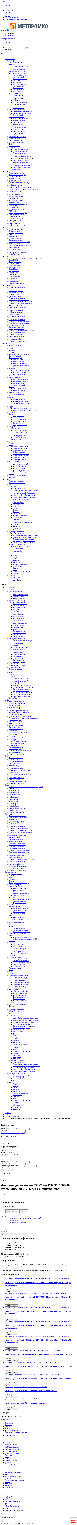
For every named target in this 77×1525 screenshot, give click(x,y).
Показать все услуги (12, 1226)
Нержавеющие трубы (16, 218)
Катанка (11, 64)
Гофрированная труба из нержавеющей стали (24, 189)
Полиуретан (17, 528)
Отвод (11, 414)
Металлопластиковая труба (18, 204)
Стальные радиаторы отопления (24, 494)
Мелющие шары (14, 146)
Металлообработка (11, 17)
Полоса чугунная (19, 133)
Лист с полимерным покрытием (20, 245)
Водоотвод (8, 1496)
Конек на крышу (18, 501)
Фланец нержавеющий (20, 466)
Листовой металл (11, 1451)
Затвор (11, 376)
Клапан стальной (19, 383)
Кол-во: (3, 1232)
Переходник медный (20, 430)
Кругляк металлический (17, 73)
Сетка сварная (14, 278)
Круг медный (17, 82)
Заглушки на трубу (15, 358)
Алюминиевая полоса (20, 118)
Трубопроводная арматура (14, 1510)
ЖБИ (6, 1474)
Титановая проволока (16, 336)
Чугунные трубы (14, 224)
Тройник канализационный (18, 446)
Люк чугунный (18, 115)
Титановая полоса (19, 131)
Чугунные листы (14, 251)
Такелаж (8, 1508)
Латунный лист (14, 234)
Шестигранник (14, 155)
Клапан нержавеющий (20, 379)
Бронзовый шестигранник (22, 157)
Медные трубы (14, 202)
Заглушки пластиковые (21, 365)
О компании (9, 10)
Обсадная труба (14, 207)
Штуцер (11, 474)
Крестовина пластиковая (21, 403)
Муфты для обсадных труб (22, 408)
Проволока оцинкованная (17, 341)
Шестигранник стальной (21, 166)
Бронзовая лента (18, 97)
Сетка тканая (13, 282)
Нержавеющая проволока (17, 316)
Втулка (11, 352)
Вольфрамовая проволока (17, 292)
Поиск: (3, 47)
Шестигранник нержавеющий (23, 164)
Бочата (11, 349)
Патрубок (12, 427)
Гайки (15, 506)
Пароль (4, 1131)
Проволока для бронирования (19, 300)
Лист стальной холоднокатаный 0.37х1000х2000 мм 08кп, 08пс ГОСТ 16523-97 (39, 1354)
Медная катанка (18, 68)
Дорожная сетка (14, 265)
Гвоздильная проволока (17, 298)
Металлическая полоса (16, 117)
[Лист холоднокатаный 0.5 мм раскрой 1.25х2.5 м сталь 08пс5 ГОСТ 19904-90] (32, 1362)
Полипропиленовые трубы (18, 213)
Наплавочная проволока (17, 314)
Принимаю (14, 1168)
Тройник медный (19, 452)
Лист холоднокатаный (16, 249)
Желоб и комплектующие (21, 499)
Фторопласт (17, 530)
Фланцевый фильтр (19, 472)
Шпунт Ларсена (14, 169)
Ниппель (12, 412)
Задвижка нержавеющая (21, 370)
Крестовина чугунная (20, 401)
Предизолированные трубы (18, 182)
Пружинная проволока (16, 325)
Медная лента (17, 100)
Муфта (11, 407)
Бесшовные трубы (15, 176)
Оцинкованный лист (16, 240)
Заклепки (16, 512)
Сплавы (7, 1482)
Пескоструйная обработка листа (26, 1218)
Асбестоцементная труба (17, 175)
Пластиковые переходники (22, 434)
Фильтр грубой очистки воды (19, 354)
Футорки (12, 477)
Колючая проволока (15, 309)
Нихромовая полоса (19, 128)
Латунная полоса (18, 122)
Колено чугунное (19, 390)
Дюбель (15, 510)
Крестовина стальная (20, 399)
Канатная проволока (16, 305)
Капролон (16, 526)
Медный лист (13, 236)
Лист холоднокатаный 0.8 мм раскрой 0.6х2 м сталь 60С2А (31, 1391)
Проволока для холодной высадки (20, 303)
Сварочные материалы (12, 1501)
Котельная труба (14, 195)
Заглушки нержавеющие (21, 363)
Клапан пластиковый (20, 381)
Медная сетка (13, 272)
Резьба (11, 441)
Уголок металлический (17, 142)
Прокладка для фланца (20, 463)
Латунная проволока (16, 311)
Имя (3, 1150)
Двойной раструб (15, 356)
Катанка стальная (19, 70)
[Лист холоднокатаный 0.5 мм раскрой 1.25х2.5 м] (22, 1399)
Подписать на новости (10, 1154)
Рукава (11, 443)
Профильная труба (15, 216)
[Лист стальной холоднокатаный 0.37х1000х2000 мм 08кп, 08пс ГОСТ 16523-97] (33, 1350)
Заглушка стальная (19, 367)
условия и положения (18, 1168)
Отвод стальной (18, 421)
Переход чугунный (19, 437)
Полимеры (12, 486)
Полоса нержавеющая (20, 126)
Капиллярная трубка (16, 193)
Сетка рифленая (14, 276)
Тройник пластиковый (20, 455)
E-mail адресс (6, 1128)
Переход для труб (15, 428)
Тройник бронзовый (20, 448)
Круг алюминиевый (20, 75)
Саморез (16, 519)
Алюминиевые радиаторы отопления (25, 490)
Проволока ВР (14, 294)
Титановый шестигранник (22, 167)
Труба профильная (11, 1460)
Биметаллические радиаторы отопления (26, 492)
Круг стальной (18, 88)
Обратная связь (10, 1435)
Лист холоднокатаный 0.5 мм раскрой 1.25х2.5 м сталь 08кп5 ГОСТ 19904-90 (38, 1379)
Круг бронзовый (18, 77)
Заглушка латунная (19, 359)
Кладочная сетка (14, 267)
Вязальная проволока (16, 296)
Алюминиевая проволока (17, 287)
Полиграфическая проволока (19, 323)
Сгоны (11, 445)
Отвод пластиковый (20, 425)
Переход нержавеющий (21, 432)
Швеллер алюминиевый (21, 149)
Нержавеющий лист (16, 238)
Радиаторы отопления (16, 481)
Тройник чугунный (19, 459)
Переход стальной (19, 436)
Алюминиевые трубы (16, 173)
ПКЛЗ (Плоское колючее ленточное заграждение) (26, 258)
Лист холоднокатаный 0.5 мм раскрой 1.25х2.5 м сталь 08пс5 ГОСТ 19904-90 (38, 1366)
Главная (3, 2)
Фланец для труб (14, 461)
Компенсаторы (14, 392)
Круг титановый (18, 89)
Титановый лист (14, 247)
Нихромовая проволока (17, 320)
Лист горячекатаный (16, 233)
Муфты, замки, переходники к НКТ (25, 410)
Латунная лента (18, 99)
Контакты (8, 5)
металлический (12, 1211)
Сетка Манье (13, 269)
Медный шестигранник (21, 162)
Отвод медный (18, 417)
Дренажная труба (15, 191)
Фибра (11, 144)
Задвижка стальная (19, 372)
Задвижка (12, 369)
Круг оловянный (18, 86)
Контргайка (17, 513)
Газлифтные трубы (15, 186)
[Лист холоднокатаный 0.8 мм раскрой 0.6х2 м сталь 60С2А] (26, 1387)
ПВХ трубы (13, 211)
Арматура (12, 61)
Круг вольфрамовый (20, 79)
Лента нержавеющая (20, 102)
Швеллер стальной (19, 153)
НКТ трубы (13, 205)
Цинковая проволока (16, 340)
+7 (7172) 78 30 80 (7, 35)
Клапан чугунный (19, 385)
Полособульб (13, 135)
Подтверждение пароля (9, 1166)
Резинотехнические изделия (14, 1480)
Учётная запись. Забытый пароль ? (12, 1133)
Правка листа (18, 1220)
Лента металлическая (12, 1449)
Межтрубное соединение (17, 405)
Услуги (7, 16)
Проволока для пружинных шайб (20, 301)
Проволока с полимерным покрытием (22, 330)
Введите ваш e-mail (7, 1517)
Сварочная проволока (16, 327)
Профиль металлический (17, 137)
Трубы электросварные (17, 225)
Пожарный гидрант (15, 439)
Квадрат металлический (17, 71)
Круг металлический (12, 1448)
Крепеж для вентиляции (21, 515)
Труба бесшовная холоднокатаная (20, 222)
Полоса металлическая (12, 1453)
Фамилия (4, 1152)
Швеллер (12, 147)
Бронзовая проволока (16, 291)
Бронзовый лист (14, 231)
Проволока (8, 1455)
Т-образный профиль (16, 140)
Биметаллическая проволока (18, 289)
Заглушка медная (18, 361)
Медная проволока (15, 312)
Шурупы (16, 524)
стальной (24, 1211)
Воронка (12, 350)
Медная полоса (18, 124)
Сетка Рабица (13, 274)
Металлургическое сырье (13, 1476)
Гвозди (15, 508)
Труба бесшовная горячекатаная (20, 187)
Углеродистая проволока (17, 338)
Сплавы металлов (15, 138)
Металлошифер (18, 504)
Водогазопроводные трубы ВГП (20, 184)
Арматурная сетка (15, 262)
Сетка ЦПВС (13, 260)
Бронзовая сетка (14, 263)
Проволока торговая (16, 334)
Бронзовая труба (14, 178)
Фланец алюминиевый (20, 465)
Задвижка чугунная (19, 374)
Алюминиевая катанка (20, 66)
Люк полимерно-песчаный (22, 113)
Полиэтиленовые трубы (17, 215)
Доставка (8, 14)
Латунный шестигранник (21, 160)
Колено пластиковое (20, 388)
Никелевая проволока (16, 318)
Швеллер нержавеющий (21, 151)
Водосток (8, 1498)
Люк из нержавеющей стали (22, 111)
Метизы (11, 484)
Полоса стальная (18, 129)
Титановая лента (18, 108)
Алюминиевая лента (20, 95)
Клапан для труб (14, 378)
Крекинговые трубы (16, 196)
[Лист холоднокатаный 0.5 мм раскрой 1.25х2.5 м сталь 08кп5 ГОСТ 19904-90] (32, 1375)
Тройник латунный (19, 450)
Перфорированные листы (17, 253)
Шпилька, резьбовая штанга (22, 523)
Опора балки (17, 517)
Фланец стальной (19, 470)
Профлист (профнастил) (17, 254)
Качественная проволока (17, 307)
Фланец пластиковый (20, 468)
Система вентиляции (12, 1507)
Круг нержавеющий (20, 84)
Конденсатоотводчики (16, 394)
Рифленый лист (14, 244)
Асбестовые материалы (13, 1473)
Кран (10, 396)
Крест (11, 398)
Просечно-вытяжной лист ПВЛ (19, 242)
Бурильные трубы (15, 180)
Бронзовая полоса (19, 120)
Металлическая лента (16, 93)
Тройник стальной (19, 457)
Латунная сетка (14, 271)
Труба (7, 1458)
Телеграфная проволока (17, 332)
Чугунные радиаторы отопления (24, 495)
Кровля (7, 1499)
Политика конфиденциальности (16, 19)
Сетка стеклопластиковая (17, 280)
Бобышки (12, 347)
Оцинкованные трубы (16, 209)
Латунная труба (14, 198)
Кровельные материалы (17, 483)
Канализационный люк (17, 109)
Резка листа (18, 1222)
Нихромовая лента (19, 104)
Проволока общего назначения (19, 321)
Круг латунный (18, 80)
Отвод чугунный (18, 423)
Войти (7, 7)
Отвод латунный (18, 416)
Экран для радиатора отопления (24, 497)
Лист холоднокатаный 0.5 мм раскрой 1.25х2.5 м (26, 1403)
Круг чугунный (18, 91)
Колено (11, 387)
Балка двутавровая (11, 1444)
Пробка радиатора (19, 488)
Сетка (7, 1457)
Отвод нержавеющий (20, 419)
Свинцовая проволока (16, 329)
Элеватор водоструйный (17, 475)
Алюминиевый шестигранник (23, 158)
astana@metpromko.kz (8, 39)
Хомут (15, 521)
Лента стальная (18, 106)
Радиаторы (8, 1505)
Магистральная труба (16, 200)
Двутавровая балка (15, 62)
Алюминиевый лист (16, 229)
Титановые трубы (15, 220)
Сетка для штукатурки (16, 283)
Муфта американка (15, 345)
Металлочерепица (19, 503)
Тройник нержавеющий (21, 454)
